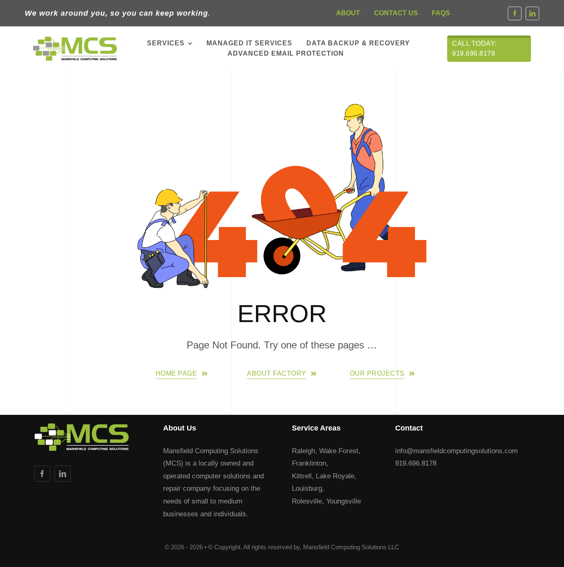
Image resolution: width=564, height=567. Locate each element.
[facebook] (514, 13)
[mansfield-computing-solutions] (75, 40)
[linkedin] (532, 13)
